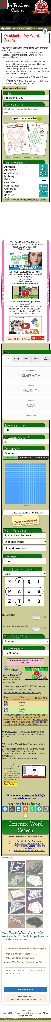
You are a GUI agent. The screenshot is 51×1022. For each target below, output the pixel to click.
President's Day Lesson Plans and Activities (29, 847)
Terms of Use (35, 1013)
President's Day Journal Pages (29, 843)
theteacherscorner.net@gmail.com (25, 999)
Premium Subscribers (14, 715)
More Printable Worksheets (18, 933)
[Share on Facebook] (5, 809)
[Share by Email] (25, 816)
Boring (16, 359)
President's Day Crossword (29, 841)
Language (11, 556)
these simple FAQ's (33, 795)
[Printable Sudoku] (34, 900)
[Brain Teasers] (34, 928)
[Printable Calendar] (16, 900)
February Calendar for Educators (29, 850)
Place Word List (16, 637)
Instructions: (14, 105)
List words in (14, 648)
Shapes (10, 457)
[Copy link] (46, 809)
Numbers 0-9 (41, 457)
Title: (8, 93)
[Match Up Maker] (34, 914)
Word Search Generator (14, 88)
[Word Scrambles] (16, 928)
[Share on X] (12, 809)
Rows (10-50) (15, 425)
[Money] (16, 886)
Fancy (26, 359)
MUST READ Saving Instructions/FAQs (22, 693)
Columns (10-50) (16, 437)
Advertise (27, 1015)
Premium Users (27, 200)
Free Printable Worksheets (22, 28)
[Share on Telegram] (39, 809)
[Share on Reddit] (25, 809)
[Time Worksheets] (34, 873)
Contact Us (8, 1013)
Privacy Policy (21, 1013)
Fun (7, 359)
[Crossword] (16, 873)
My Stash (46, 359)
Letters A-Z (25, 457)
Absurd (36, 359)
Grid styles (12, 448)
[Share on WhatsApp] (32, 809)
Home (7, 28)
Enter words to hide (19, 162)
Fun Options (10, 784)
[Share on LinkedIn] (18, 809)
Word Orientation (17, 531)
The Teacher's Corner (17, 8)
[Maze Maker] (16, 914)
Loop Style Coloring (19, 569)
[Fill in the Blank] (34, 886)
